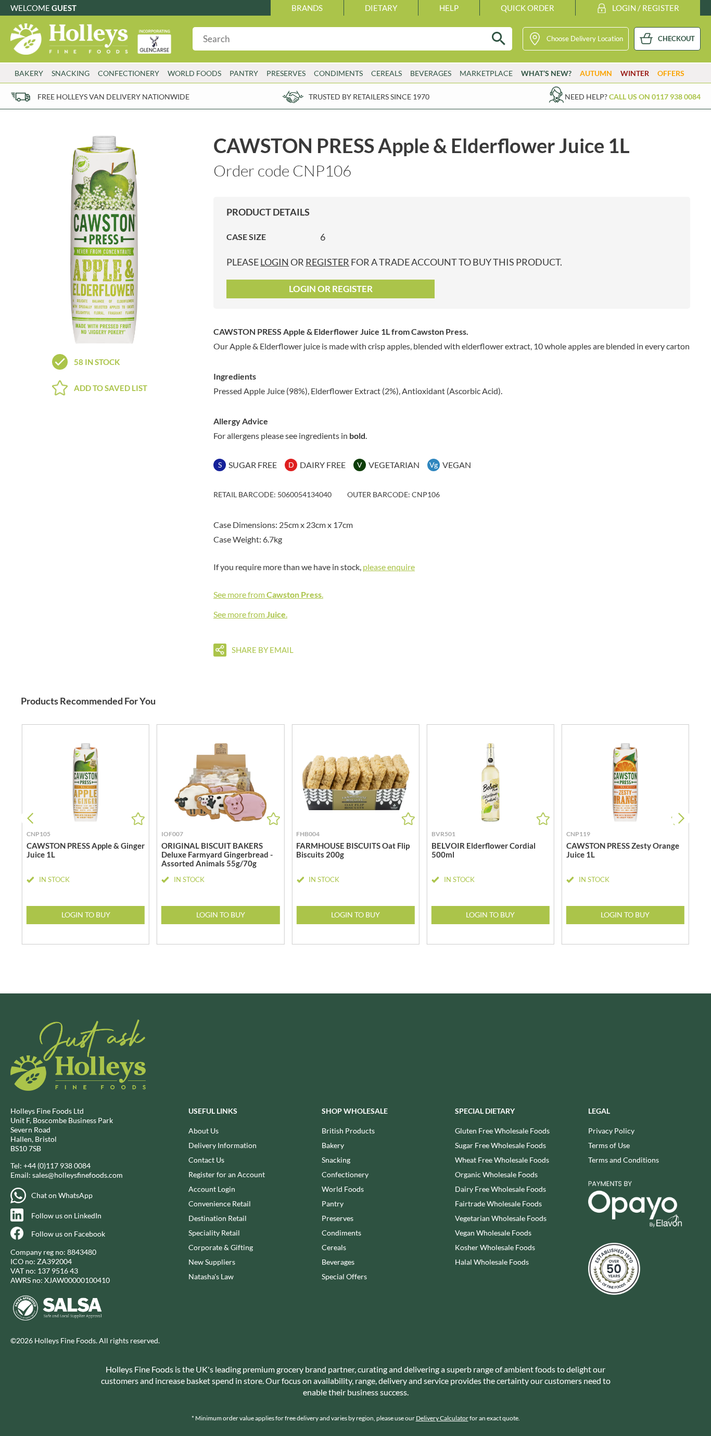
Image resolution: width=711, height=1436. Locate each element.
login (274, 262)
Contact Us (206, 1159)
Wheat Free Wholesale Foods (502, 1159)
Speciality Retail (214, 1232)
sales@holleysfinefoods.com (77, 1174)
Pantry (333, 1203)
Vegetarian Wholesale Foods (501, 1218)
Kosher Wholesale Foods (495, 1247)
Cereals (334, 1247)
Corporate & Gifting (220, 1247)
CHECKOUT (676, 38)
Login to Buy (85, 914)
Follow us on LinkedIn (66, 1215)
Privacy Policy (611, 1130)
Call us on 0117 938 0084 (655, 96)
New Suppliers (211, 1261)
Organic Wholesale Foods (496, 1174)
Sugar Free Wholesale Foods (500, 1145)
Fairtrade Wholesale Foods (498, 1203)
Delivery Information (222, 1145)
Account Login (211, 1189)
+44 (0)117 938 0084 (57, 1165)
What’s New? (546, 73)
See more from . (268, 594)
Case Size (246, 237)
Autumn (596, 73)
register (327, 262)
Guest (64, 7)
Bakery (333, 1145)
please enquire (389, 567)
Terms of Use (609, 1145)
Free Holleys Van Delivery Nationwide (113, 96)
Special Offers (344, 1276)
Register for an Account (226, 1174)
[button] (681, 818)
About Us (203, 1130)
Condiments (341, 1232)
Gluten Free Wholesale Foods (502, 1130)
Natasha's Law (211, 1276)
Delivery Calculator (442, 1418)
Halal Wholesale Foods (492, 1261)
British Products (348, 1130)
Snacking (336, 1159)
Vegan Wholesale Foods (493, 1232)
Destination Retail (217, 1218)
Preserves (337, 1218)
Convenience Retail (219, 1203)
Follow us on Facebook (68, 1233)
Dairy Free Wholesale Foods (500, 1189)
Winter (634, 73)
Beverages (338, 1261)
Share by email (263, 649)
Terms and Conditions (623, 1159)
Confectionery (345, 1174)
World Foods (343, 1189)
